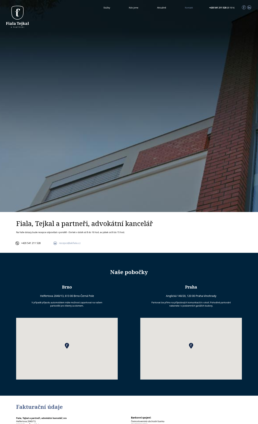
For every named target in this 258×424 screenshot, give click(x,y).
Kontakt (189, 7)
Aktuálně (161, 7)
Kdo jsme (133, 7)
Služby (106, 7)
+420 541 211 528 (218, 7)
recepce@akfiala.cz (69, 243)
